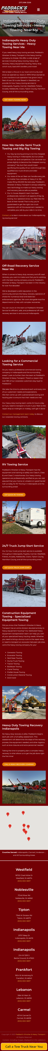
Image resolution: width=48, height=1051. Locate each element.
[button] (38, 9)
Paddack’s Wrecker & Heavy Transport (30, 1034)
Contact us (6, 215)
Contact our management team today (18, 414)
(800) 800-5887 (24, 3)
